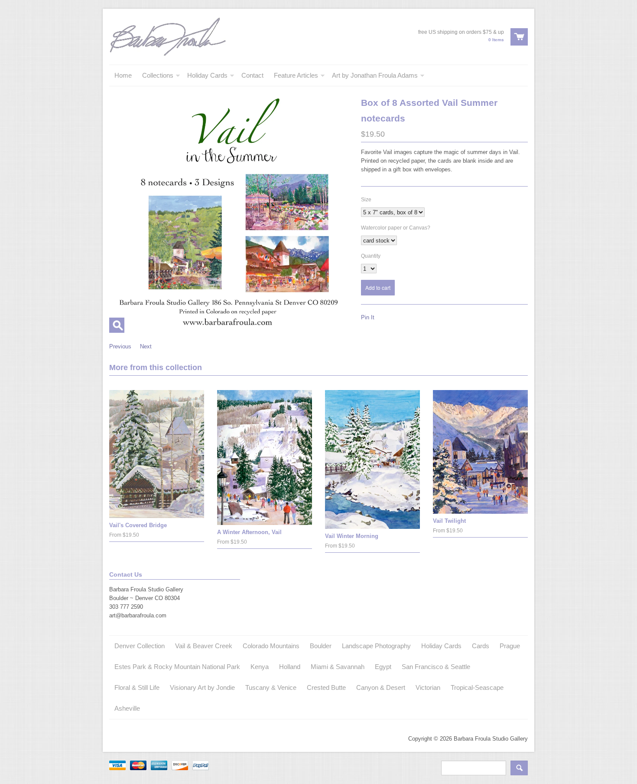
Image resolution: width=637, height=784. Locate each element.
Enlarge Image (116, 325)
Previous (120, 346)
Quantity (370, 256)
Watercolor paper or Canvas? (395, 228)
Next (146, 346)
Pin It (367, 317)
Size (366, 200)
